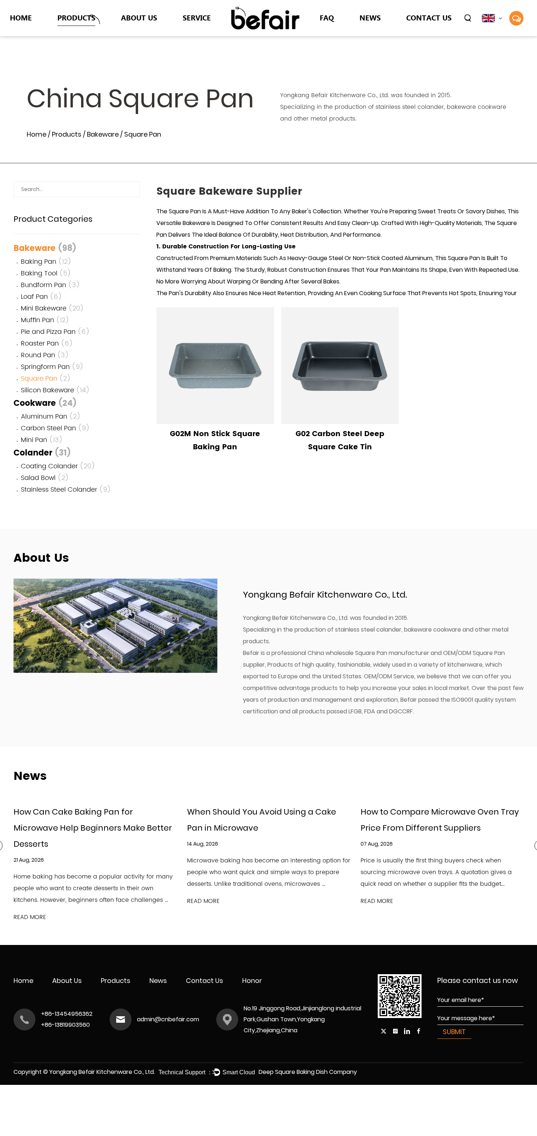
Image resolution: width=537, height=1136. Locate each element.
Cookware (73, 32)
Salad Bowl (45, 478)
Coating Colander (58, 466)
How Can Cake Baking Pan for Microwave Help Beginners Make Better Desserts (93, 828)
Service (197, 17)
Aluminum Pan (51, 416)
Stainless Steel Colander (66, 489)
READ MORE (30, 917)
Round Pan (45, 355)
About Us (139, 17)
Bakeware (73, 34)
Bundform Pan (50, 285)
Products (76, 17)
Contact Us (429, 17)
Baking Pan (46, 261)
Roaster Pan (47, 343)
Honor (252, 980)
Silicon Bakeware (55, 390)
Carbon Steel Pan (55, 428)
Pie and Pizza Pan (55, 332)
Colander (72, 33)
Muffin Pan (45, 320)
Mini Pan (42, 440)
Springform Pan (52, 367)
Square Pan (46, 378)
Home (21, 17)
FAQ (327, 17)
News (370, 17)
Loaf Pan (41, 296)
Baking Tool (46, 273)
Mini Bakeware (52, 308)
